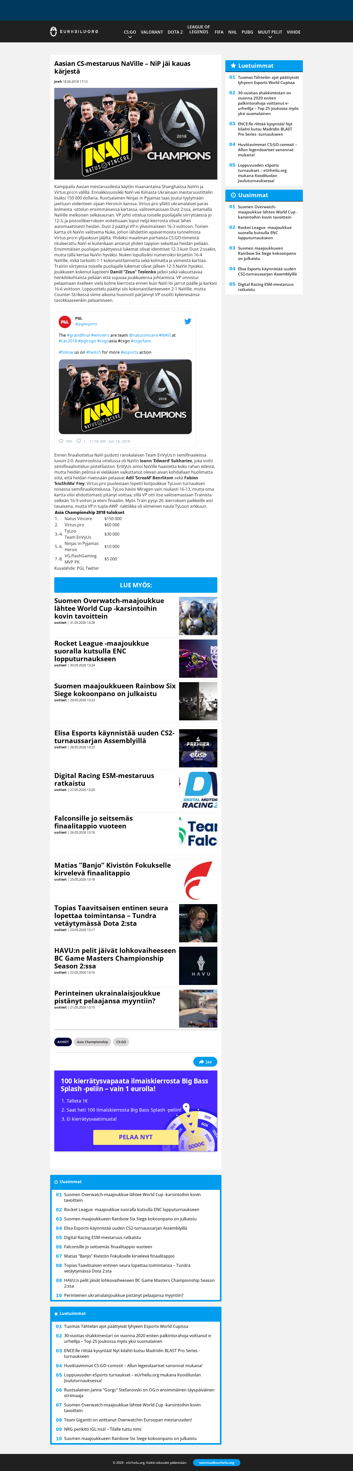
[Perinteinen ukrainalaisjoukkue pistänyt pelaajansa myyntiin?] (198, 1008)
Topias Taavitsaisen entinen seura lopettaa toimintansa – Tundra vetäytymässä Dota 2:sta (111, 915)
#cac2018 (68, 341)
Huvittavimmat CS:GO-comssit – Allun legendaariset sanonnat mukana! (133, 1365)
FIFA (219, 32)
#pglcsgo (87, 341)
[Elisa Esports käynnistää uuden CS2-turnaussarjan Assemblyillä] (198, 748)
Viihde (294, 32)
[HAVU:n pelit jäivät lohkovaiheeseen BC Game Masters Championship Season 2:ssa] (198, 966)
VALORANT (152, 32)
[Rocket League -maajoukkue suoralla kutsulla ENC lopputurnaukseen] (198, 659)
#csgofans (141, 341)
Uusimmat (71, 1181)
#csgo (103, 341)
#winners (100, 335)
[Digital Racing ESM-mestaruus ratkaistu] (198, 791)
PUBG (247, 32)
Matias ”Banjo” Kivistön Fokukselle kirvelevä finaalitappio (112, 868)
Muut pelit (270, 32)
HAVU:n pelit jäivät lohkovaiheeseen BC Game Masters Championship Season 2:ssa (115, 958)
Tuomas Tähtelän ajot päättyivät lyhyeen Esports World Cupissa (126, 1326)
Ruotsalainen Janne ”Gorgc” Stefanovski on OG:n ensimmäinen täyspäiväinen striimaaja (139, 1392)
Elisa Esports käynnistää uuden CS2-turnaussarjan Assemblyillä (114, 736)
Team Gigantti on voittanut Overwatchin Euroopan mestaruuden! (128, 1420)
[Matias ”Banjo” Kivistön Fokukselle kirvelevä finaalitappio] (198, 880)
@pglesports (86, 323)
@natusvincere (143, 335)
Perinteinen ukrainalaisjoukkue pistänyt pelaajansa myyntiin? (107, 996)
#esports (129, 352)
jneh (58, 81)
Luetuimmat (73, 1313)
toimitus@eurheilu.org (216, 1462)
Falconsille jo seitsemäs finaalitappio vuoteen (93, 821)
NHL (232, 32)
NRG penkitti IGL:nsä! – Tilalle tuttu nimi (102, 1429)
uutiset (60, 622)
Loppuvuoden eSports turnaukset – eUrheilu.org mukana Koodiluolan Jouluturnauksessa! (132, 1377)
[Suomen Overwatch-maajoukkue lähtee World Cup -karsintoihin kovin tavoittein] (198, 616)
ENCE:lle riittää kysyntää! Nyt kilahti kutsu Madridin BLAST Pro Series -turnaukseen (132, 1353)
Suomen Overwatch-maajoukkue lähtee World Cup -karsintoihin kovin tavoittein (109, 608)
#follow (66, 352)
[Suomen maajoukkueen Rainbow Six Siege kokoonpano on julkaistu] (198, 701)
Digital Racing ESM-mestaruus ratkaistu (104, 779)
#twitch (93, 352)
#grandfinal (78, 335)
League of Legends (198, 29)
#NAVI (165, 335)
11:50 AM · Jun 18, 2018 (110, 441)
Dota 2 (175, 32)
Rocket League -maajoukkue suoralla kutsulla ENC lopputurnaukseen (101, 650)
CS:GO (130, 32)
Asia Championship (92, 1041)
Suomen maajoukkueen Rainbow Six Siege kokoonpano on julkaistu (115, 689)
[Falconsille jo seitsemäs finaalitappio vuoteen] (198, 833)
